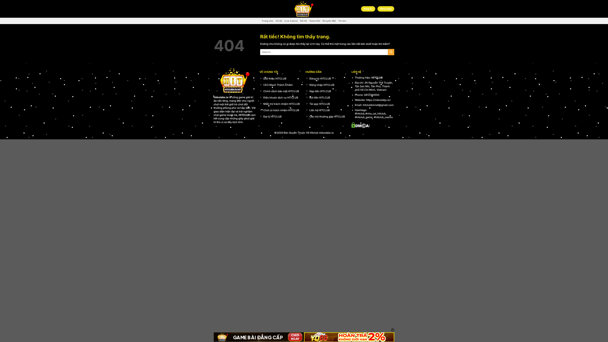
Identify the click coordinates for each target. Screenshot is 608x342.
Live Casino (291, 20)
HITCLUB (377, 77)
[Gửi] (391, 52)
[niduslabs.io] (304, 9)
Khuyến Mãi (329, 20)
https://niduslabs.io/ (378, 99)
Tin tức (342, 20)
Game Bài (314, 20)
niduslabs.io (221, 97)
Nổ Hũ (303, 20)
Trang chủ (267, 20)
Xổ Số (279, 20)
